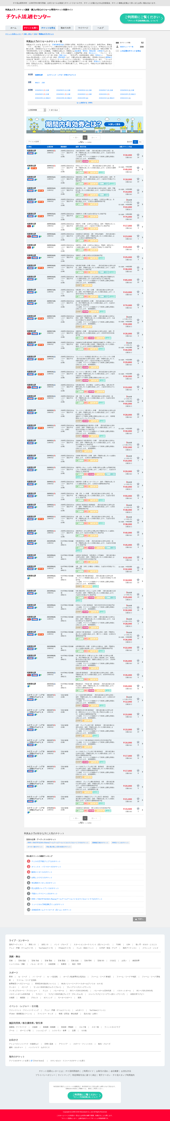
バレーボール (59, 991)
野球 (11, 977)
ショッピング (41, 1030)
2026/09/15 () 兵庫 (63, 90)
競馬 (79, 998)
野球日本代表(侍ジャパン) (45, 984)
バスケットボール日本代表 (19, 994)
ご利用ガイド (88, 1071)
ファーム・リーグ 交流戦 (26, 980)
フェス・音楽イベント (85, 948)
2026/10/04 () (104, 94)
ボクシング (48, 998)
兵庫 (43, 83)
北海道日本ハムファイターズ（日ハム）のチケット (51, 910)
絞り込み (54, 110)
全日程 (30, 90)
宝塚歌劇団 (56, 45)
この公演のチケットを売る (130, 51)
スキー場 (95, 1027)
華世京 (85, 51)
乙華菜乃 (100, 51)
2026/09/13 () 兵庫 (42, 90)
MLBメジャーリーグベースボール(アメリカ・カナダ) (82, 984)
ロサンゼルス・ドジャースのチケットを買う (67, 1061)
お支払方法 (126, 1071)
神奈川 (37, 83)
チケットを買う (31, 28)
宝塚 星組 (61, 961)
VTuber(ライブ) (64, 948)
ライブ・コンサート (19, 940)
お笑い (124, 961)
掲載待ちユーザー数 (126, 47)
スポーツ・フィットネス (82, 1044)
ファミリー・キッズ (45, 1014)
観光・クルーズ (104, 1044)
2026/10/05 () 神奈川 (128, 94)
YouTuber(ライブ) (46, 948)
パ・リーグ (37, 977)
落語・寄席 (76, 964)
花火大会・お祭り (91, 1014)
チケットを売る (48, 28)
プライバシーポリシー (45, 1075)
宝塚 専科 (88, 961)
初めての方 (66, 28)
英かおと (92, 53)
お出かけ (13, 1040)
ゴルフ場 (82, 1027)
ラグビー (39, 994)
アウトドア (63, 1044)
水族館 (34, 1027)
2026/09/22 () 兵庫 (85, 94)
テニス (45, 991)
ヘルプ (101, 28)
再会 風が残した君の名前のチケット (58, 847)
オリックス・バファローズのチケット (46, 867)
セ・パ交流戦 (52, 977)
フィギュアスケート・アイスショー (23, 991)
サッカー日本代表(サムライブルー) (47, 987)
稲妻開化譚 (39, 75)
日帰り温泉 (48, 1044)
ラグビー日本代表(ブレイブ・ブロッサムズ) (65, 994)
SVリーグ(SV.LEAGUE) (79, 991)
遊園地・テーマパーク (18, 1027)
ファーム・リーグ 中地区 (126, 977)
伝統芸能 (51, 964)
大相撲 (11, 998)
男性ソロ (32, 944)
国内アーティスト (16, 944)
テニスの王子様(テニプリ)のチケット (46, 861)
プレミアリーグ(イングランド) (79, 987)
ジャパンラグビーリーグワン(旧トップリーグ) (106, 994)
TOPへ (140, 919)
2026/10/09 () (83, 98)
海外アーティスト (130, 948)
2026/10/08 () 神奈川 (64, 98)
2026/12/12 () (125, 98)
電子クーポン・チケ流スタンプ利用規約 (117, 1075)
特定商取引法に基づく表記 (84, 1075)
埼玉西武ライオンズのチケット (43, 883)
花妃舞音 (78, 51)
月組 (62, 45)
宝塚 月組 (35, 961)
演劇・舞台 (14, 956)
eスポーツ (80, 1010)
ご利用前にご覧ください (142, 18)
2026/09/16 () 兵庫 (85, 90)
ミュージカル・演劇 (17, 964)
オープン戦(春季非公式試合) (74, 977)
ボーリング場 (25, 1030)
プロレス (34, 998)
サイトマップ (64, 1075)
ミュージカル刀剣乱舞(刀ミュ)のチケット (47, 904)
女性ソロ (44, 944)
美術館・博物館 (67, 1027)
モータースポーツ (65, 998)
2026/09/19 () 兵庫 (127, 90)
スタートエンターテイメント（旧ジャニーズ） (92, 944)
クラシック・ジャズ (150, 948)
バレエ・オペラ (36, 964)
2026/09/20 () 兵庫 (42, 94)
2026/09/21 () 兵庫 (63, 94)
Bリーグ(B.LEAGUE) (145, 991)
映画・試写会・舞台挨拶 (68, 1014)
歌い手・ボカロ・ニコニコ (146, 944)
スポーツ (13, 972)
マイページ (83, 28)
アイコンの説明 (33, 141)
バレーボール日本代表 (102, 991)
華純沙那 (92, 51)
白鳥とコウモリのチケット (41, 878)
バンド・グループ (61, 944)
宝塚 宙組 (75, 961)
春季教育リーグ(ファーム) (19, 984)
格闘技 (22, 998)
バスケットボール (124, 991)
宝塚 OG (100, 961)
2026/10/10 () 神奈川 (106, 98)
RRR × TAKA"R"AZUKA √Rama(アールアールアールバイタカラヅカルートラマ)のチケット (58, 842)
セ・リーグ (22, 977)
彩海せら (98, 55)
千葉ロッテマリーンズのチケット (44, 894)
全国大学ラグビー (137, 994)
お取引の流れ (102, 1071)
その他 (83, 1030)
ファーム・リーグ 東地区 (101, 977)
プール (11, 1030)
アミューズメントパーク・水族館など (24, 1044)
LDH (128, 944)
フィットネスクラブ (112, 1027)
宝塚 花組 (22, 961)
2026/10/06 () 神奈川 (43, 98)
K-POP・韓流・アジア (108, 948)
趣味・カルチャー (16, 1047)
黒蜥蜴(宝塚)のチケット (100, 842)
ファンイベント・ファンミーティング (24, 1010)
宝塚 (11, 961)
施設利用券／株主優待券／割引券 (26, 1023)
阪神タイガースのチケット (41, 872)
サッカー (12, 987)
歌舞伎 (63, 964)
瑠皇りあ (62, 55)
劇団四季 (136, 961)
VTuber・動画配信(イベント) (20, 1014)
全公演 (30, 74)
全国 (29, 82)
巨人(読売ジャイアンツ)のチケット (45, 888)
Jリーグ (25, 987)
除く (140, 142)
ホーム (13, 28)
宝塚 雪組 (48, 961)
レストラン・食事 (59, 1030)
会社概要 (115, 1071)
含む (135, 142)
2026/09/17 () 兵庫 (106, 90)
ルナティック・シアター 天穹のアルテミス (61, 75)
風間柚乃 (109, 57)
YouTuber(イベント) (97, 1010)
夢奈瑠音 (61, 57)
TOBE (118, 944)
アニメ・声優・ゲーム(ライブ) (21, 948)
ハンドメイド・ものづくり (39, 1047)
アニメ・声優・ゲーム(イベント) (57, 1010)
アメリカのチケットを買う (19, 1061)
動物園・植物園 (49, 1027)
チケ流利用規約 (72, 1071)
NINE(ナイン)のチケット (120, 842)
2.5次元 (113, 961)
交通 (74, 1030)
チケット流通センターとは (51, 1071)
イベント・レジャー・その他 (23, 1006)
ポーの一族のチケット (35, 847)
